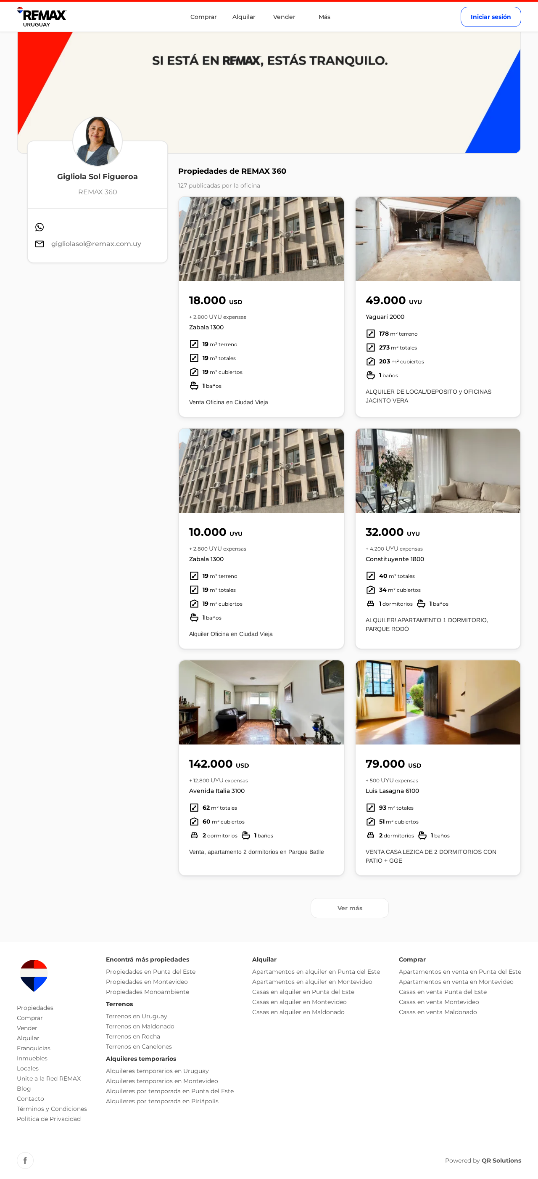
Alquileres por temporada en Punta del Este (170, 1091)
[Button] (332, 239)
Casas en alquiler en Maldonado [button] (298, 1012)
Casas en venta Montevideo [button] (439, 1002)
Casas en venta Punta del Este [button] (443, 992)
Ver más (350, 908)
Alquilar (244, 17)
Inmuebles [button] (32, 1058)
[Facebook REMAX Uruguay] (25, 1160)
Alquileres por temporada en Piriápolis (162, 1101)
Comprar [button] (30, 1018)
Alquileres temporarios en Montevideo (162, 1081)
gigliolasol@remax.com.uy (96, 244)
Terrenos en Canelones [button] (139, 1046)
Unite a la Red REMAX (49, 1078)
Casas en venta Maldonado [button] (438, 1012)
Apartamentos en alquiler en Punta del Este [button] (316, 971)
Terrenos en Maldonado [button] (140, 1026)
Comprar (203, 17)
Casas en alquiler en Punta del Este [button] (303, 992)
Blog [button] (24, 1088)
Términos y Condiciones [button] (52, 1109)
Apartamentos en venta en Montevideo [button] (456, 982)
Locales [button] (28, 1068)
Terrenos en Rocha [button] (133, 1036)
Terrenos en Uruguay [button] (136, 1016)
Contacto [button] (30, 1098)
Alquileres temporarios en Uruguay (157, 1071)
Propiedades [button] (35, 1008)
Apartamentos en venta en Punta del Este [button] (460, 971)
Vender (284, 17)
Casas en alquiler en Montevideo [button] (299, 1002)
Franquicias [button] (33, 1048)
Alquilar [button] (28, 1038)
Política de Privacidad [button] (49, 1119)
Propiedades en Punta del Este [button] (150, 971)
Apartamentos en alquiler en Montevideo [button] (312, 982)
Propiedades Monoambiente (147, 992)
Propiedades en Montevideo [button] (147, 982)
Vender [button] (27, 1028)
